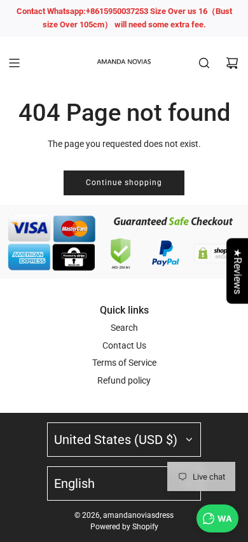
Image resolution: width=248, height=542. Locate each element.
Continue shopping (124, 182)
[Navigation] (14, 63)
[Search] (204, 63)
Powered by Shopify (124, 526)
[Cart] (232, 63)
